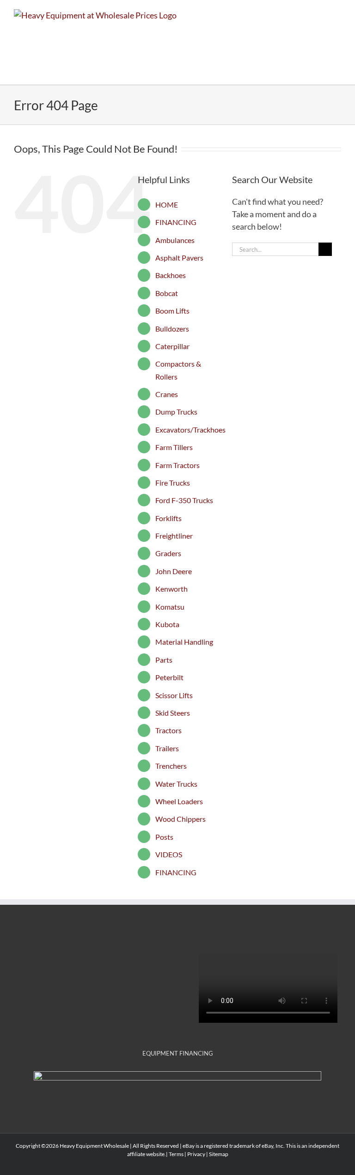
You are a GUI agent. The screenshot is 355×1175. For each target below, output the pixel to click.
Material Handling (184, 641)
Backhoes (170, 275)
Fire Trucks (172, 482)
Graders (168, 553)
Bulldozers (172, 328)
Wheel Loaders (179, 801)
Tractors (168, 730)
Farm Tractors (177, 465)
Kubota (167, 624)
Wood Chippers (180, 818)
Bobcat (166, 293)
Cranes (166, 394)
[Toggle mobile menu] (337, 14)
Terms (176, 1154)
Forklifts (168, 518)
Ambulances (175, 240)
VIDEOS (168, 854)
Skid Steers (172, 712)
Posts (164, 836)
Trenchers (171, 765)
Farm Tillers (174, 447)
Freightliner (174, 535)
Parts (163, 659)
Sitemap (218, 1154)
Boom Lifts (172, 310)
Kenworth (171, 588)
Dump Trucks (176, 411)
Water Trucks (176, 783)
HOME (166, 204)
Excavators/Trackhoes (190, 429)
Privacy (196, 1154)
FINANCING (175, 222)
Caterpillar (172, 346)
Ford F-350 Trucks (184, 500)
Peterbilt (169, 677)
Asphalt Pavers (179, 257)
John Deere (173, 571)
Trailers (167, 748)
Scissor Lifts (174, 695)
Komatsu (169, 606)
